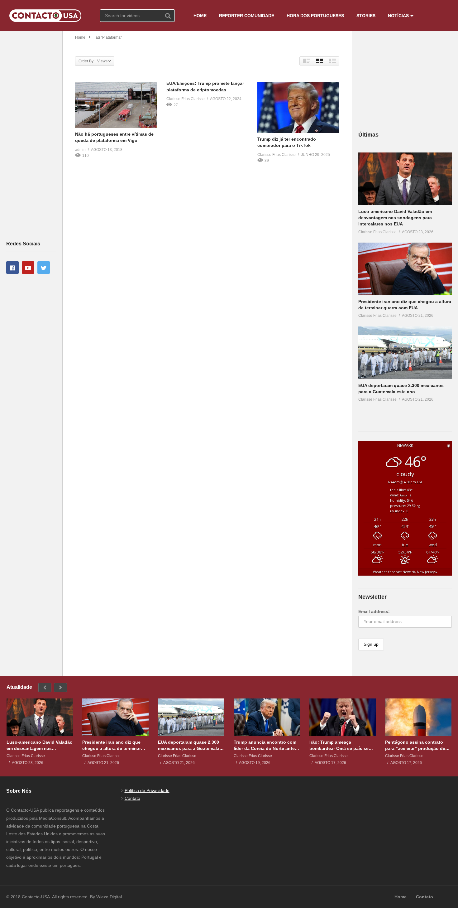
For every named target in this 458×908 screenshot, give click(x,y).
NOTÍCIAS (398, 15)
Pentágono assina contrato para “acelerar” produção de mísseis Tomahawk (415, 745)
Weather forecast (405, 572)
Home (80, 37)
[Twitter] (43, 267)
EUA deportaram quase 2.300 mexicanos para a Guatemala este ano (188, 745)
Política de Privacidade (147, 790)
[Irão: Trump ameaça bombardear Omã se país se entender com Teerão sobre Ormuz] (342, 717)
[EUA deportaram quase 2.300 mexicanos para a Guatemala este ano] (405, 352)
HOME (200, 15)
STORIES (365, 15)
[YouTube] (28, 267)
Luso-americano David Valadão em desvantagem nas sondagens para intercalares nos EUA (395, 218)
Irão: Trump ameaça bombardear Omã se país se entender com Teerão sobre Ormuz (339, 745)
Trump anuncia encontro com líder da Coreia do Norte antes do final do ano (265, 745)
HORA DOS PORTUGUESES (315, 15)
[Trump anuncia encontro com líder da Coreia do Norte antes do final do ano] (267, 717)
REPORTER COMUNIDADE (246, 15)
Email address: (374, 611)
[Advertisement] (31, 135)
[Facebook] (12, 267)
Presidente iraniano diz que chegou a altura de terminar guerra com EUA (111, 745)
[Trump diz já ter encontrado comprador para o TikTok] (298, 107)
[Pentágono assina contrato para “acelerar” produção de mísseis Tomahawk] (418, 717)
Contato (132, 798)
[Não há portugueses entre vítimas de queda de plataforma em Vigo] (116, 105)
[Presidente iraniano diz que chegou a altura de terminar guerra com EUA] (405, 269)
